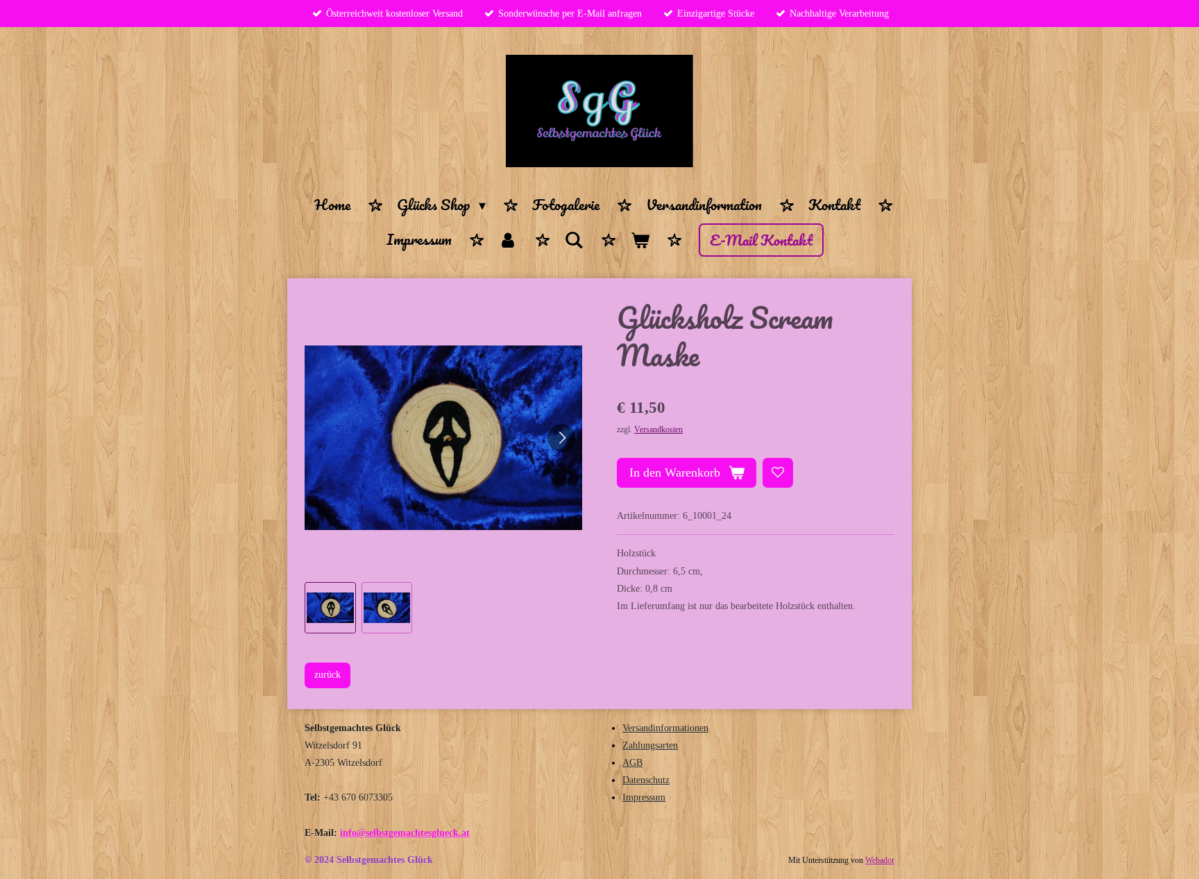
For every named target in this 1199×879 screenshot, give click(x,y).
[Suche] (574, 240)
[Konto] (508, 240)
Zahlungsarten (650, 745)
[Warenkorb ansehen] (640, 240)
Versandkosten (658, 429)
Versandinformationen (665, 728)
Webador (879, 860)
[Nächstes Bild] (561, 438)
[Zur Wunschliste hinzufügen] (778, 473)
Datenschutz (646, 780)
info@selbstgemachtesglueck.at (405, 833)
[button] (330, 607)
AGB (632, 763)
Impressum (643, 797)
